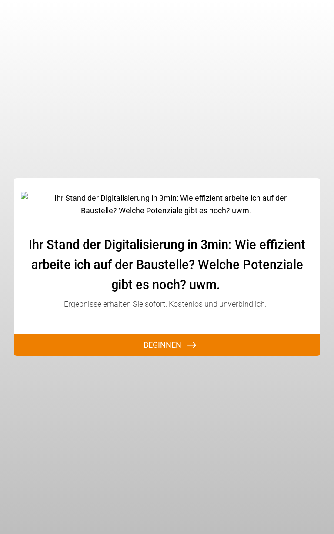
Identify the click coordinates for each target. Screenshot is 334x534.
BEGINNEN (162, 344)
